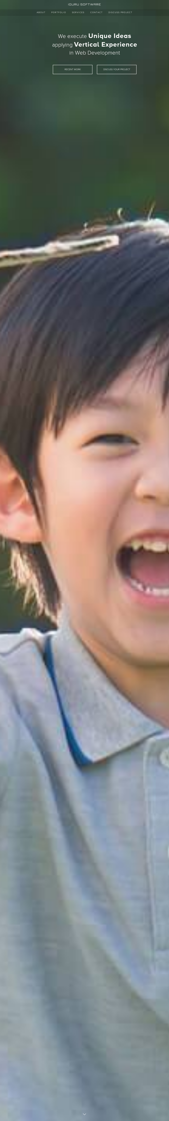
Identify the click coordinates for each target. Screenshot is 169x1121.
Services (78, 12)
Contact (96, 12)
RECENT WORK (72, 69)
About (41, 12)
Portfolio (58, 12)
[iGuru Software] (84, 4)
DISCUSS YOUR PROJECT (116, 69)
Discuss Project (120, 12)
